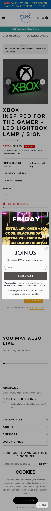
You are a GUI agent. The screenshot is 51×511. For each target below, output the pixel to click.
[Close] (46, 248)
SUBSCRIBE (25, 275)
